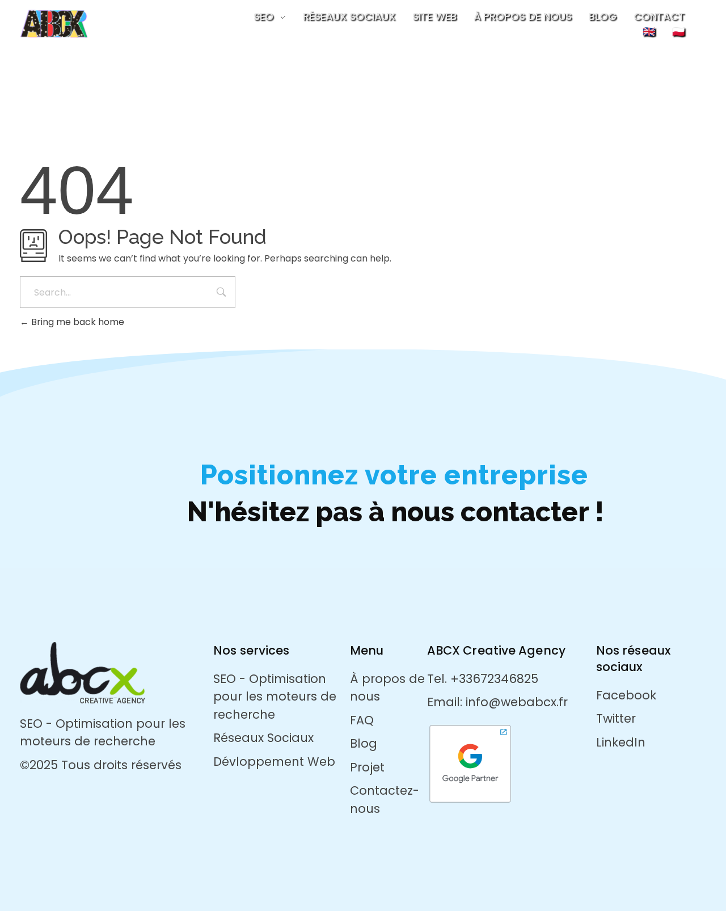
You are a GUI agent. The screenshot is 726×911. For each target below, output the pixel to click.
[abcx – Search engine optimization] (91, 24)
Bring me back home (76, 321)
